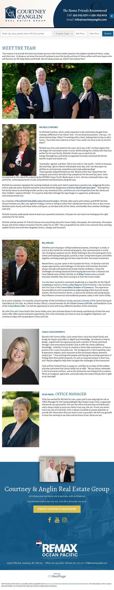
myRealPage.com (57, 577)
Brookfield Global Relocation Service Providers (38, 201)
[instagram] (64, 520)
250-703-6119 (80, 501)
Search (107, 33)
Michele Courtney (48, 127)
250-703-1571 (52, 501)
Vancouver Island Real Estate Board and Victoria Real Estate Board (66, 584)
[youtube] (57, 520)
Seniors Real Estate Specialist (82, 188)
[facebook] (49, 520)
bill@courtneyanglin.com (96, 563)
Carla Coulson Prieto (53, 332)
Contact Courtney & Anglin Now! (57, 509)
